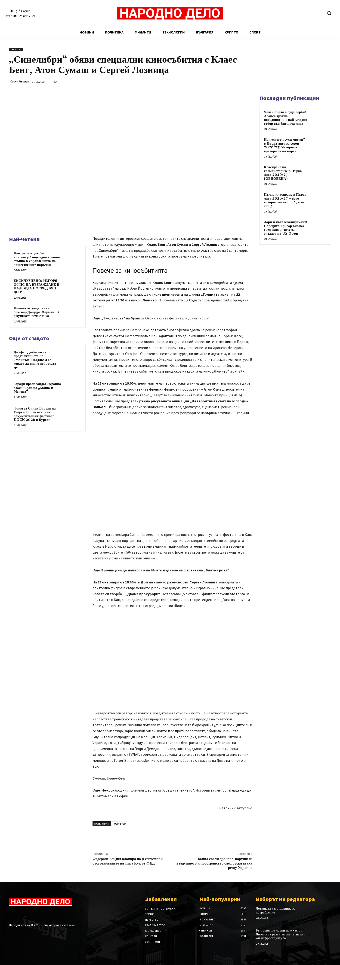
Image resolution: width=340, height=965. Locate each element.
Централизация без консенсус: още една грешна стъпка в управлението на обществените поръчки (37, 259)
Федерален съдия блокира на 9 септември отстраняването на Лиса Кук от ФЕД (128, 861)
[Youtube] (319, 13)
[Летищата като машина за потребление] (323, 913)
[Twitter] (310, 13)
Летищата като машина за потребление (275, 910)
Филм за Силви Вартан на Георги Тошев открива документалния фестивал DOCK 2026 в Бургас (35, 414)
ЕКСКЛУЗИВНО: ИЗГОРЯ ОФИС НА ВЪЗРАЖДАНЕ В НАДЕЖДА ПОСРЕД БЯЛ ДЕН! (36, 286)
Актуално (244, 808)
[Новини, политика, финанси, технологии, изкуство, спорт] (170, 13)
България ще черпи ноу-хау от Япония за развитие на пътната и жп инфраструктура (281, 934)
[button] (328, 12)
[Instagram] (20, 914)
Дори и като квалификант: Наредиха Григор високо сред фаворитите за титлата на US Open (285, 228)
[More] (247, 81)
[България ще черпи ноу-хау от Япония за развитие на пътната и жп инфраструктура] (323, 935)
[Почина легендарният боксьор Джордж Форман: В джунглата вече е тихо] (72, 314)
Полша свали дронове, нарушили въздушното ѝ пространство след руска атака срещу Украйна (214, 863)
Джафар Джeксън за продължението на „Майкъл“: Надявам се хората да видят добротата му (35, 360)
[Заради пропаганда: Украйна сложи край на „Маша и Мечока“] (72, 390)
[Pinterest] (226, 81)
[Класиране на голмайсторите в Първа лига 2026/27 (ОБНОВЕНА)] (318, 172)
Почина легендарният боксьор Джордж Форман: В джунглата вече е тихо (36, 312)
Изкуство (16, 49)
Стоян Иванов (19, 81)
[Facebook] (302, 13)
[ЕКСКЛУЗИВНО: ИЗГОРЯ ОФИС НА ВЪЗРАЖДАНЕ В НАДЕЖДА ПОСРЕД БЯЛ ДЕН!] (72, 287)
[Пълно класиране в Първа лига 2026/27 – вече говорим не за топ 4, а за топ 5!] (318, 200)
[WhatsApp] (236, 81)
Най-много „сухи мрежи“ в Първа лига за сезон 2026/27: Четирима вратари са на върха (284, 145)
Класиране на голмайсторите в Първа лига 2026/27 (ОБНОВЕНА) (283, 173)
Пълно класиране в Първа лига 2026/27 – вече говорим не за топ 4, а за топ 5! (285, 200)
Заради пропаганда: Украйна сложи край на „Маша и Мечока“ (37, 388)
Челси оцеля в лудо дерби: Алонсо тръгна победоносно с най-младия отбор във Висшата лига (285, 118)
